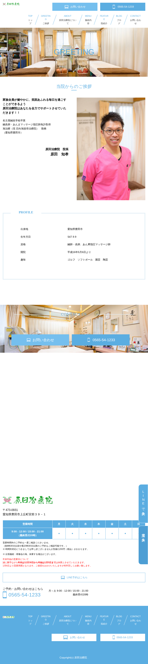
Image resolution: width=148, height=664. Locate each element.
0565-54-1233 (125, 637)
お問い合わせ (77, 637)
